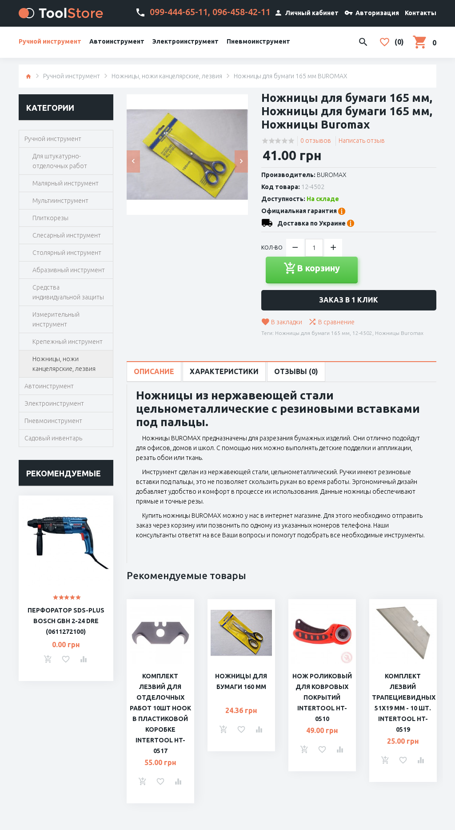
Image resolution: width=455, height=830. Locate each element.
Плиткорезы (50, 218)
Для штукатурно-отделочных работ (59, 161)
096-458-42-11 (241, 12)
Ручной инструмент (50, 41)
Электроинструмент (185, 41)
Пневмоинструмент (258, 41)
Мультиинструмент (60, 200)
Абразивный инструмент (68, 270)
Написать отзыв (362, 140)
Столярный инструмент (66, 252)
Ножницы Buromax (399, 333)
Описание (154, 371)
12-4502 (362, 333)
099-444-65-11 (179, 12)
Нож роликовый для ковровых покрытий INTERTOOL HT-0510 (322, 697)
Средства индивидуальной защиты (68, 292)
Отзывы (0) (296, 371)
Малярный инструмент (65, 183)
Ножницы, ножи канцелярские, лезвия (167, 76)
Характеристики (224, 371)
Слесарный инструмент (66, 235)
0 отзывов (315, 140)
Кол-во (272, 247)
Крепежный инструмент (67, 341)
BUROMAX (332, 174)
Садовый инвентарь (53, 438)
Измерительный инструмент (56, 319)
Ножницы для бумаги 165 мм (312, 333)
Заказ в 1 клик (348, 300)
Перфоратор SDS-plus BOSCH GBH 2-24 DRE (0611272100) (66, 621)
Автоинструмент (116, 41)
